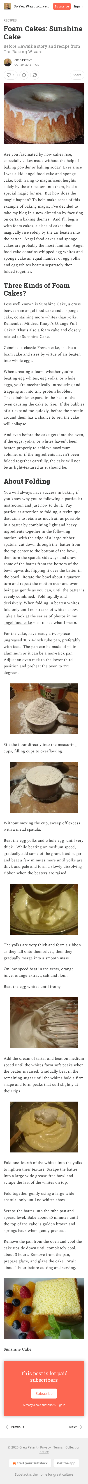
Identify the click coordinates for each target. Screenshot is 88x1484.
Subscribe (62, 6)
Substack (21, 1474)
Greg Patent (23, 60)
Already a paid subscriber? (44, 1405)
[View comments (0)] (23, 75)
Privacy (45, 1447)
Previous (17, 1427)
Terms (58, 1447)
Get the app (66, 1463)
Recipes (10, 20)
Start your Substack (32, 1463)
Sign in (78, 6)
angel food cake (18, 623)
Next (73, 1427)
